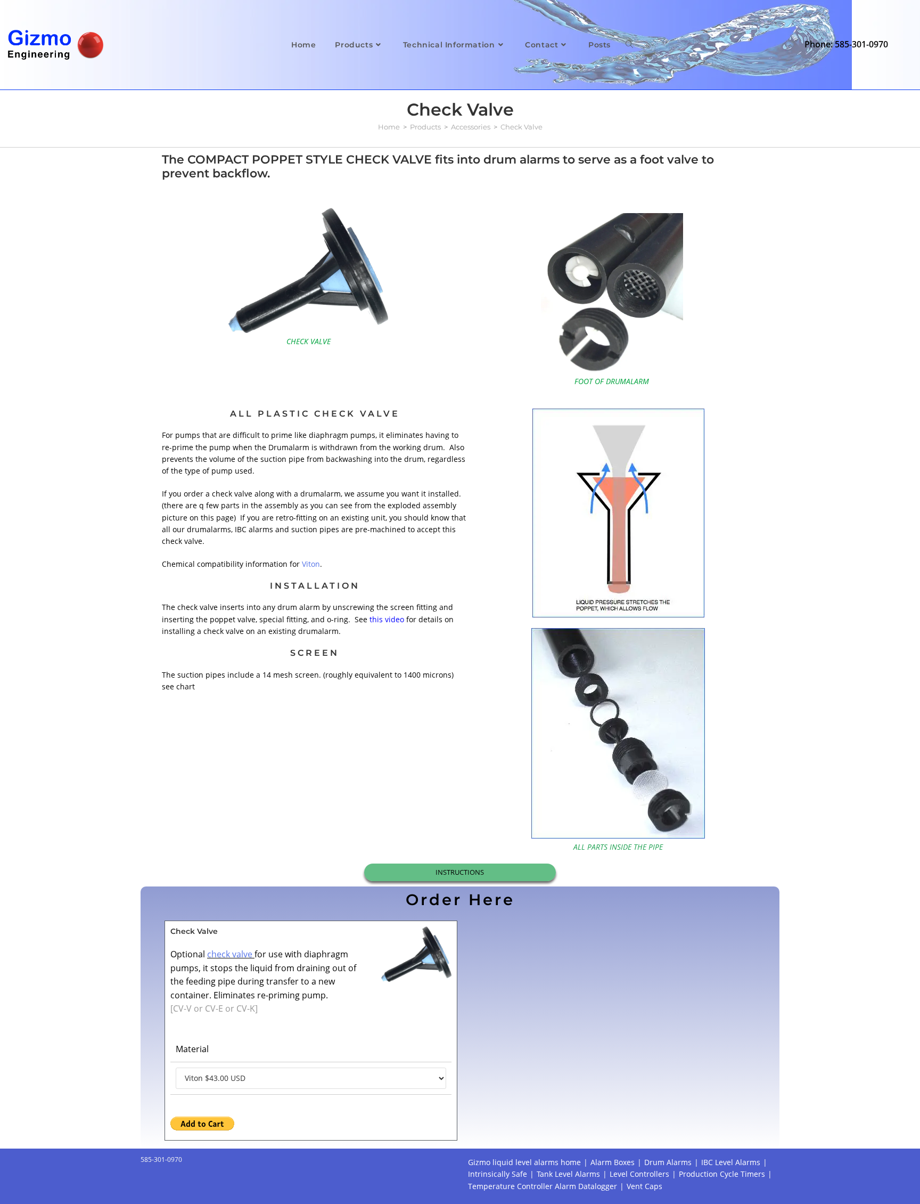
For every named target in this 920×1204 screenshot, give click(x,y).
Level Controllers (639, 1174)
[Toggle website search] (629, 45)
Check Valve (521, 127)
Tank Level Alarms (568, 1174)
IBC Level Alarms (730, 1162)
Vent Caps (644, 1186)
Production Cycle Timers (722, 1174)
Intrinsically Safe (497, 1174)
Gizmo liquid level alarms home (524, 1162)
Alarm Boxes (612, 1162)
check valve (230, 954)
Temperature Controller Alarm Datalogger (542, 1186)
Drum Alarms (668, 1162)
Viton (311, 564)
